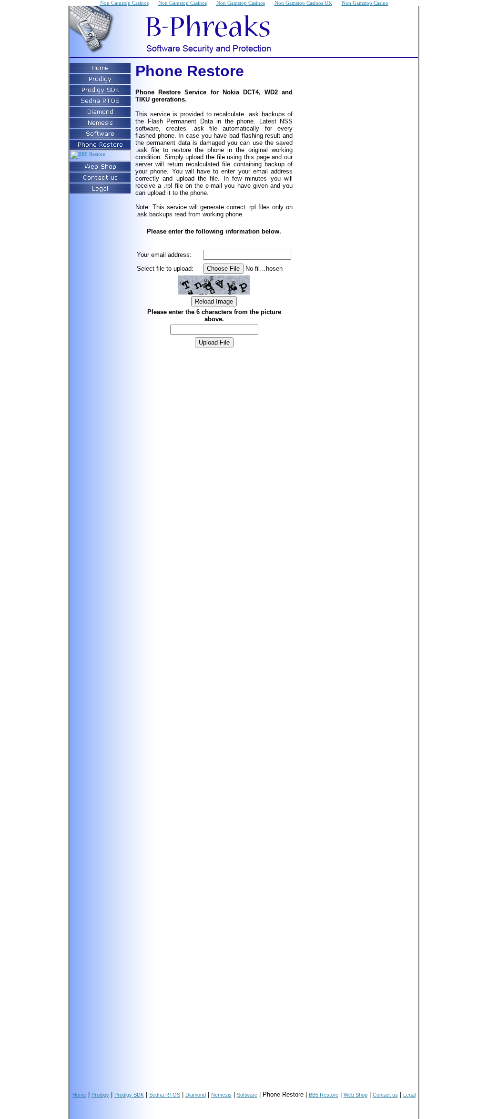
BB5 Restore (323, 1095)
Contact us (385, 1095)
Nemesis (221, 1095)
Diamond (195, 1095)
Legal (409, 1095)
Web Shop (355, 1095)
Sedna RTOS (164, 1095)
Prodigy (100, 1095)
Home (79, 1095)
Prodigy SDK (129, 1095)
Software (247, 1095)
